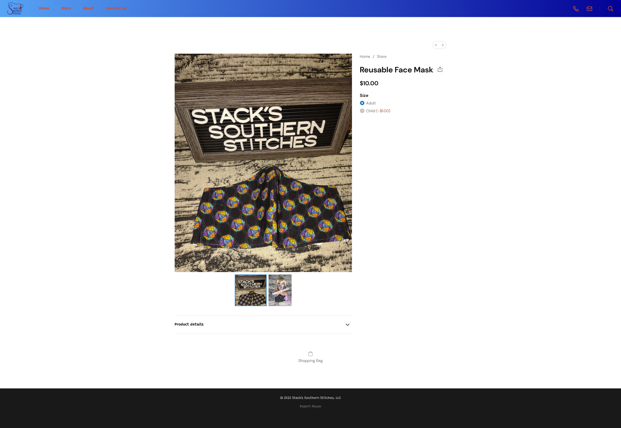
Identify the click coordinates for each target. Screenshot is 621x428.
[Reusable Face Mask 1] (280, 290)
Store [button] (66, 8)
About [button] (88, 8)
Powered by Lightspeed (310, 415)
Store (381, 56)
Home (365, 56)
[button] (15, 8)
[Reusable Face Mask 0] (250, 290)
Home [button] (44, 8)
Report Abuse (310, 406)
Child (378, 110)
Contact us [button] (116, 8)
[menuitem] (436, 45)
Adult (371, 103)
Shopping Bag (310, 360)
